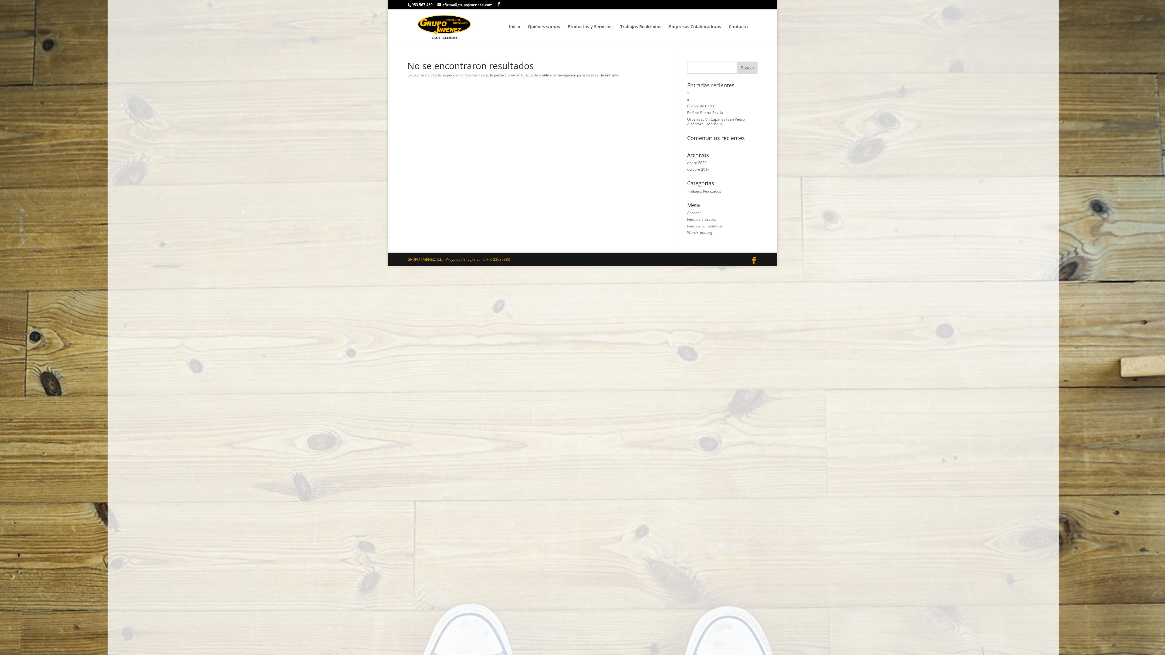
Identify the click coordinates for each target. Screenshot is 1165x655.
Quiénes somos (544, 27)
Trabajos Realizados (640, 27)
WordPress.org (699, 232)
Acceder (694, 212)
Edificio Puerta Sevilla (705, 112)
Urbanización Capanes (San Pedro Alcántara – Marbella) (716, 122)
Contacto (738, 27)
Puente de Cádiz (700, 106)
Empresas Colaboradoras (695, 27)
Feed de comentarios (705, 226)
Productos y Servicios (590, 27)
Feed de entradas (702, 219)
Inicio (514, 27)
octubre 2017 (698, 169)
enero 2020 (697, 162)
